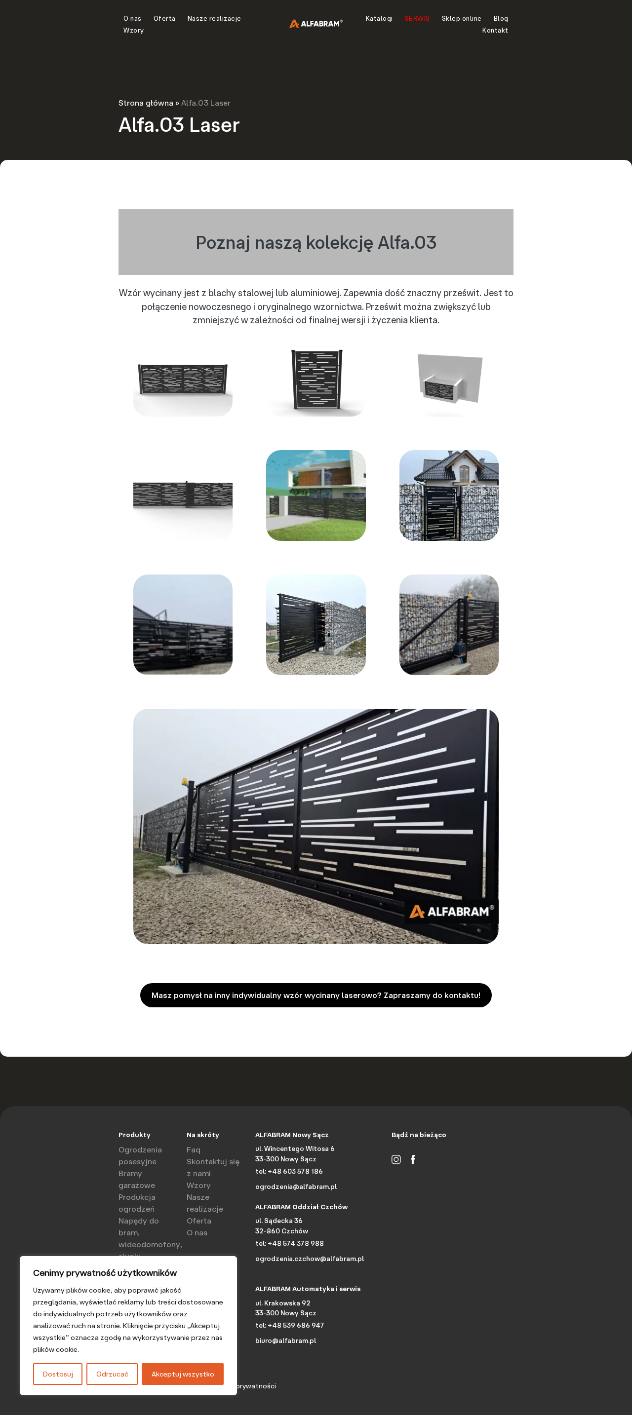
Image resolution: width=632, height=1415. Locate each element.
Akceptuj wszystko (183, 1374)
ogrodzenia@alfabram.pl (296, 1186)
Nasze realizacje (214, 18)
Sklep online (462, 18)
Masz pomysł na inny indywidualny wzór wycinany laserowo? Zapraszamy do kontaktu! (316, 995)
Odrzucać (112, 1374)
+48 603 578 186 (295, 1171)
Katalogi (379, 18)
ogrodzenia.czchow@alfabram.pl (309, 1258)
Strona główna (145, 102)
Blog (501, 18)
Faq (193, 1149)
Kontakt (495, 30)
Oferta (165, 18)
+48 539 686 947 (296, 1325)
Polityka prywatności (242, 1386)
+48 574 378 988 (296, 1243)
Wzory (133, 30)
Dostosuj (58, 1374)
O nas (132, 18)
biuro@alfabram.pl (285, 1340)
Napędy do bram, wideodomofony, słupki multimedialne (150, 1244)
